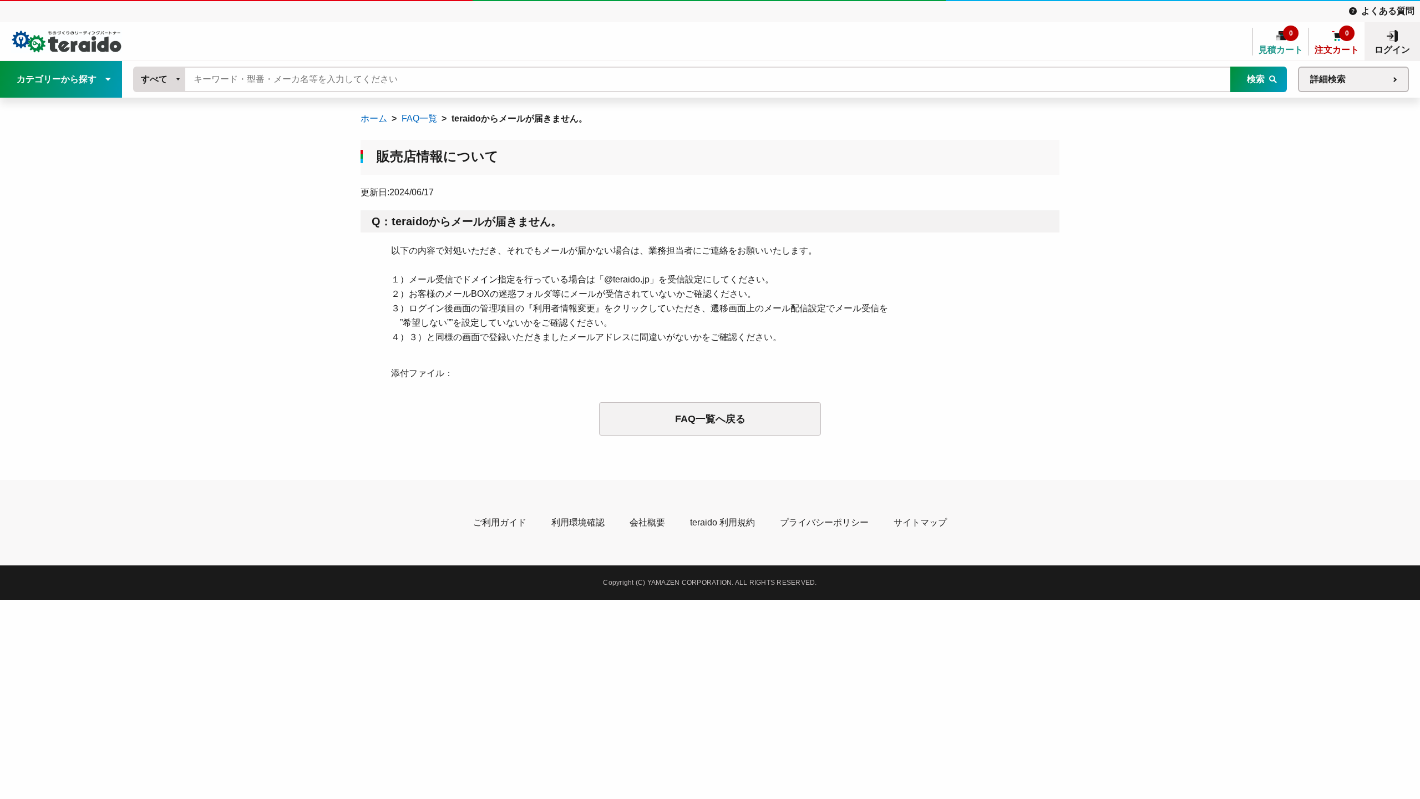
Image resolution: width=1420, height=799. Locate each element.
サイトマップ (920, 522)
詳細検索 (1328, 79)
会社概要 (647, 522)
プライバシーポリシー (824, 522)
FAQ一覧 (419, 118)
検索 (1256, 79)
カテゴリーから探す (57, 79)
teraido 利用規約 (722, 522)
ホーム (374, 118)
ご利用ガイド (499, 522)
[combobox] (159, 79)
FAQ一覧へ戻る (710, 418)
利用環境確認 (578, 522)
